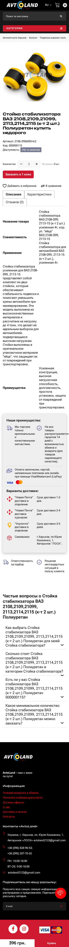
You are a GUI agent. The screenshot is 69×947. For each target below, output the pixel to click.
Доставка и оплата (14, 811)
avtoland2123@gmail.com (24, 872)
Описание (13, 194)
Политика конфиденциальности (22, 797)
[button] (60, 893)
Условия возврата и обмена (20, 792)
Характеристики (39, 194)
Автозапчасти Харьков (14, 37)
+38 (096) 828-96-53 (20, 848)
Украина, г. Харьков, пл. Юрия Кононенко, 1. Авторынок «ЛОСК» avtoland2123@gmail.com (37, 837)
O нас (6, 807)
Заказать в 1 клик (18, 174)
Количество (9, 164)
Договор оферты (13, 802)
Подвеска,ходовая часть (53, 37)
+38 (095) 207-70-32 (20, 853)
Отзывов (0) (15, 202)
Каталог (33, 37)
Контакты (9, 816)
